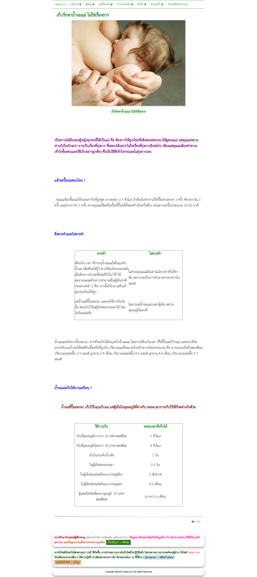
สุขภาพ (75, 4)
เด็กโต (140, 4)
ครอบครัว (156, 4)
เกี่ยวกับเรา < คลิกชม (118, 542)
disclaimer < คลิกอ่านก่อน (159, 557)
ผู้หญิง (89, 4)
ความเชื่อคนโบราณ (177, 4)
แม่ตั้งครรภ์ (105, 4)
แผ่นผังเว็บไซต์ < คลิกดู (67, 562)
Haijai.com (61, 4)
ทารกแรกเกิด (124, 4)
